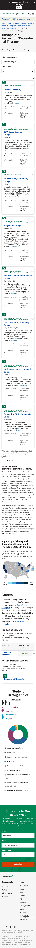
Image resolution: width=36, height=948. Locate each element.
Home (3, 23)
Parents (5, 897)
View (18, 7)
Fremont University (12, 90)
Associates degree (9, 62)
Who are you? (7, 850)
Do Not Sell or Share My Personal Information (27, 918)
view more (20, 103)
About (14, 50)
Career (5, 646)
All (3, 71)
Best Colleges (7, 50)
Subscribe (18, 864)
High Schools (7, 893)
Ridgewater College (12, 225)
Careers (20, 50)
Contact (22, 896)
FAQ (21, 899)
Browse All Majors (13, 23)
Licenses (23, 912)
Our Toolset (24, 886)
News (22, 892)
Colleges (5, 890)
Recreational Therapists (6, 653)
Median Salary (24, 646)
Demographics (29, 50)
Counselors (6, 887)
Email (4, 841)
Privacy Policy (25, 906)
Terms (22, 909)
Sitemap (23, 902)
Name (4, 831)
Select (5, 855)
